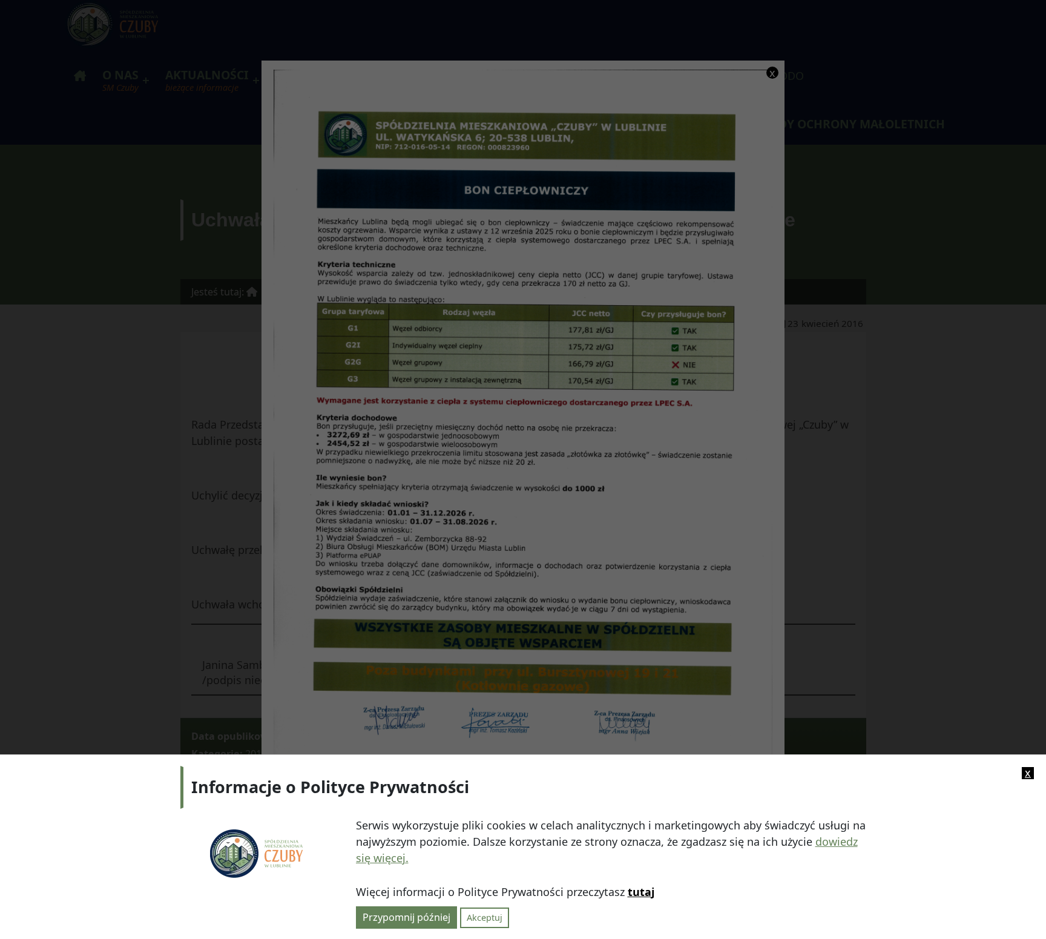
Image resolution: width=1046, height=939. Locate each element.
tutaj (641, 892)
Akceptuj (484, 917)
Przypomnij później (406, 916)
